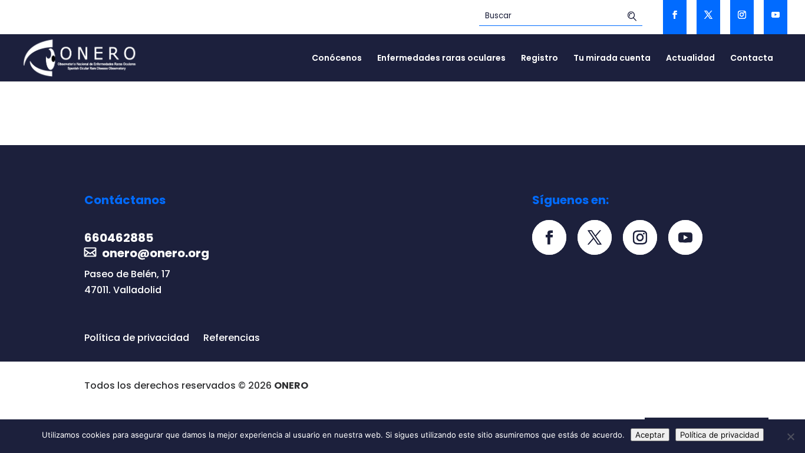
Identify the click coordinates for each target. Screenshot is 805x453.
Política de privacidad (136, 337)
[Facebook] (553, 239)
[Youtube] (689, 239)
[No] (790, 436)
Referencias (231, 337)
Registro (539, 59)
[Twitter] (599, 239)
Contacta (751, 59)
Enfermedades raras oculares (441, 59)
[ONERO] (80, 57)
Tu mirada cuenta (612, 59)
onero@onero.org (155, 253)
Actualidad (690, 59)
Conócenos (337, 59)
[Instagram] (644, 239)
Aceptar (650, 434)
